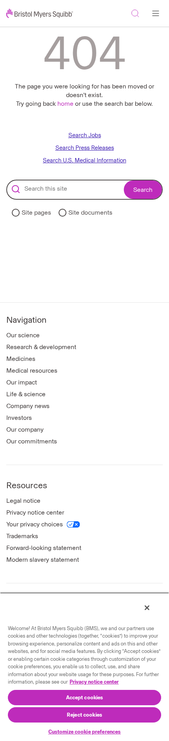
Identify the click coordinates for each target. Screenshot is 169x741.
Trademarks (22, 536)
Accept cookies (84, 698)
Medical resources (31, 370)
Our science (23, 335)
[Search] (135, 13)
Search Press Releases (84, 148)
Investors (19, 417)
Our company (25, 429)
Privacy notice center (35, 512)
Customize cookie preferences (84, 732)
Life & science (26, 394)
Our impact (21, 382)
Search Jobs (84, 135)
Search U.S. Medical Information (84, 160)
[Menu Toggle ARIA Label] (156, 13)
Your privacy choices (34, 524)
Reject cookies (84, 715)
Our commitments (31, 441)
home (65, 103)
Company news (28, 406)
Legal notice (23, 500)
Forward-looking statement (43, 548)
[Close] (147, 607)
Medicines (20, 358)
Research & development (41, 347)
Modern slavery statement (42, 559)
